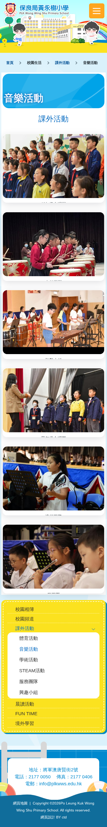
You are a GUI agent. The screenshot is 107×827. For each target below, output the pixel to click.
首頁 (10, 63)
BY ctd (54, 817)
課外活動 (62, 63)
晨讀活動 (24, 704)
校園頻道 (24, 618)
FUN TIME (26, 713)
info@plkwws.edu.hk (60, 783)
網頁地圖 (20, 803)
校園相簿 (24, 609)
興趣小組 (28, 692)
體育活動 (28, 638)
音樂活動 (28, 649)
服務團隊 (28, 681)
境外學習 (24, 723)
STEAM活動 (32, 670)
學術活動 (28, 659)
